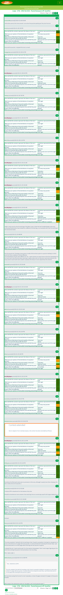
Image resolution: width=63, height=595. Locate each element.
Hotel (6, 28)
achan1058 (7, 20)
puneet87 (7, 264)
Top (57, 18)
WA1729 (6, 140)
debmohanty (8, 557)
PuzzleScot (7, 499)
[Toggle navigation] (60, 2)
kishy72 (6, 331)
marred (6, 399)
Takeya (6, 95)
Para (5, 523)
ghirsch (6, 309)
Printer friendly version (11, 594)
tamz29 (6, 488)
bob (5, 234)
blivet (6, 354)
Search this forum (9, 592)
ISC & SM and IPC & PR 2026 (31, 8)
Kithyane (6, 463)
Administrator (8, 421)
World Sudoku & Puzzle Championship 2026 (31, 6)
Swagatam (7, 52)
